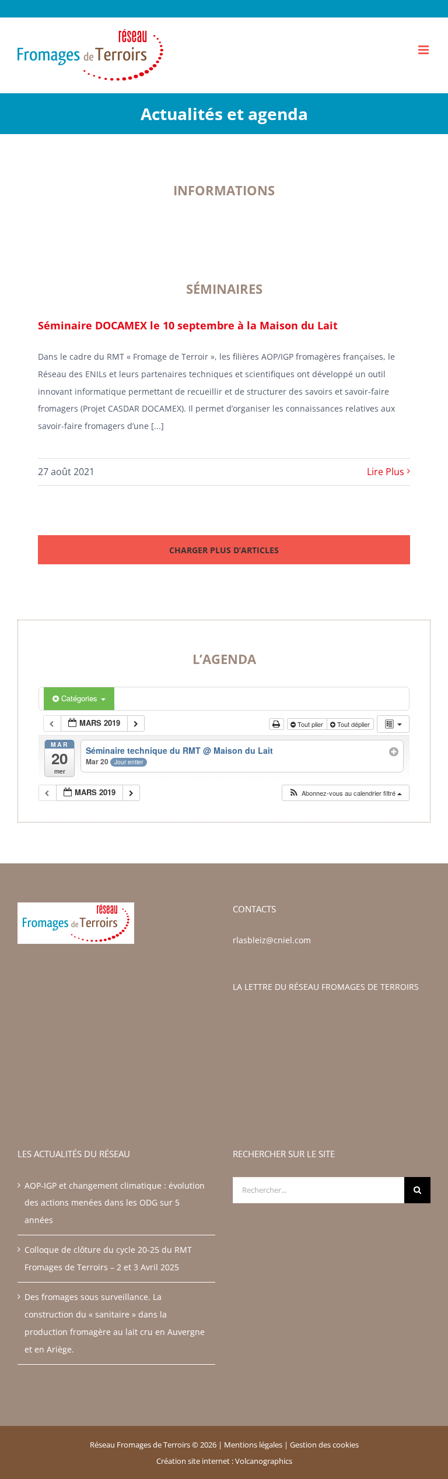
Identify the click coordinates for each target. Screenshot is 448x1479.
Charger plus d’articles (224, 550)
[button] (345, 793)
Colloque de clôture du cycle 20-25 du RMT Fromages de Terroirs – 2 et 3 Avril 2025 (108, 1258)
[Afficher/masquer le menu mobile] (424, 50)
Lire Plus (385, 471)
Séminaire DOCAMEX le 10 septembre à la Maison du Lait (188, 325)
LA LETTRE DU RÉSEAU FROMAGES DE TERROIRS (326, 986)
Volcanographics (263, 1461)
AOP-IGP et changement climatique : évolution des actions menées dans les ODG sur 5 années (114, 1203)
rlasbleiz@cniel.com (272, 940)
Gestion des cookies (324, 1444)
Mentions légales (253, 1444)
